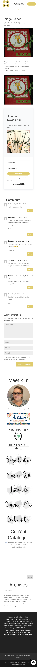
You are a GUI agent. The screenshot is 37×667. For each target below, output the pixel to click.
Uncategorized (24, 23)
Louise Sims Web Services (18, 664)
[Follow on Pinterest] (4, 5)
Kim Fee (7, 23)
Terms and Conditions (23, 655)
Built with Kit (19, 184)
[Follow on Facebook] (4, 1)
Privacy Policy (9, 655)
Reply (30, 211)
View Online (14, 547)
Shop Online (22, 547)
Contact (17, 657)
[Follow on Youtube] (7, 5)
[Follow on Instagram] (7, 1)
